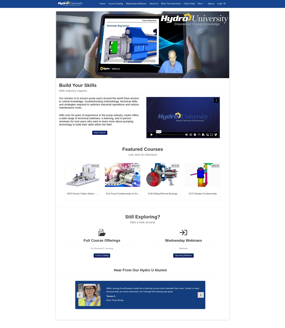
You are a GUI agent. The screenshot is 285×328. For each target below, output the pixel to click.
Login (220, 3)
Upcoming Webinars (183, 255)
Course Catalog (115, 3)
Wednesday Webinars (136, 3)
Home (102, 3)
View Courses (100, 133)
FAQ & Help (189, 3)
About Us (154, 3)
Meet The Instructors (171, 3)
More (200, 3)
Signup (211, 3)
